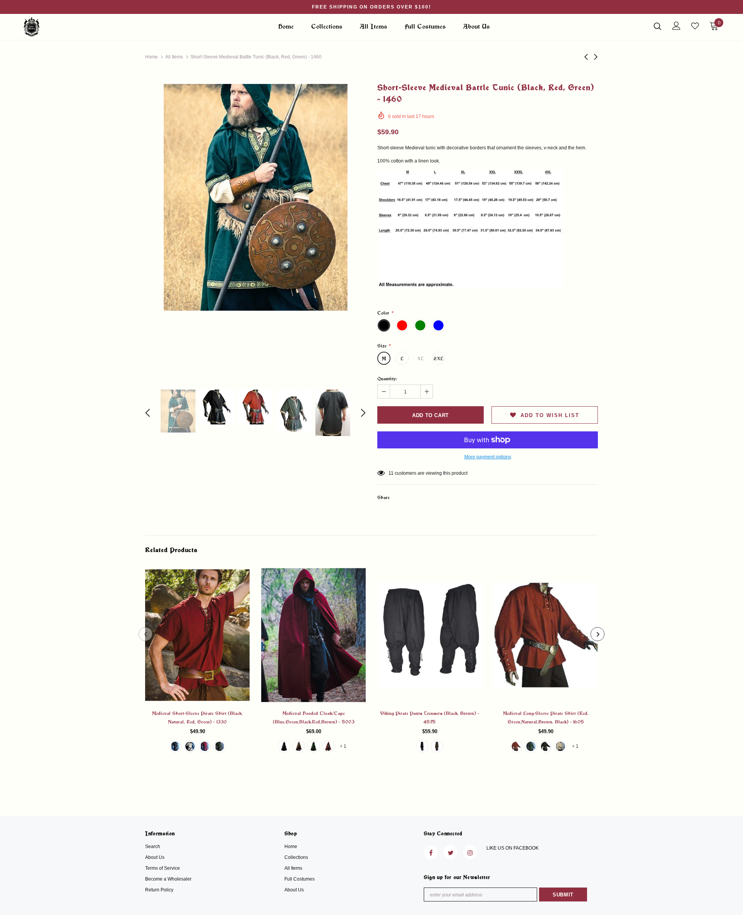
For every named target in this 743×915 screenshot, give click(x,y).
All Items (174, 57)
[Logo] (69, 26)
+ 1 (343, 746)
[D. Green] (219, 746)
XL (420, 358)
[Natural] (190, 746)
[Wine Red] (328, 746)
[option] (255, 197)
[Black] (175, 746)
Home (151, 57)
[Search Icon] (657, 26)
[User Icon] (676, 26)
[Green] (313, 746)
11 (391, 473)
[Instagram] (470, 852)
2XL (438, 358)
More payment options (487, 457)
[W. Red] (205, 746)
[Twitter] (450, 852)
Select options (197, 641)
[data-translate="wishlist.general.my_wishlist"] (695, 26)
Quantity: (387, 378)
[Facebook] (431, 852)
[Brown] (299, 746)
